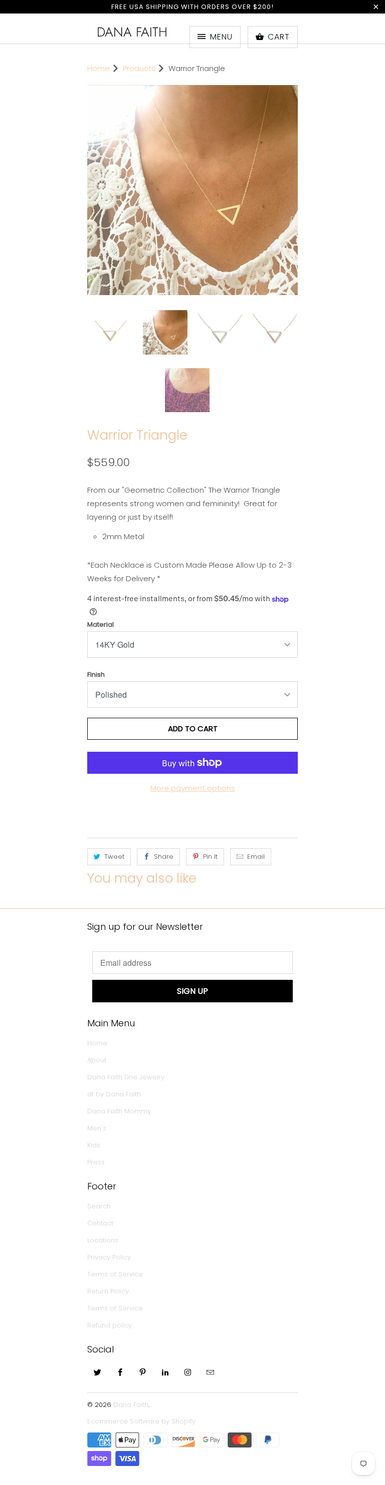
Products (139, 68)
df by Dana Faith (114, 1087)
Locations (102, 1233)
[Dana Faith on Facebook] (120, 1365)
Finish (96, 668)
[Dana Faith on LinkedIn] (165, 1365)
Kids (93, 1138)
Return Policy (108, 1284)
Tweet (114, 850)
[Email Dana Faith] (211, 1365)
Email (256, 850)
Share (163, 850)
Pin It (210, 850)
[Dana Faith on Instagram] (188, 1365)
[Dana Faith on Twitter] (98, 1365)
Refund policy (109, 1318)
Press (96, 1155)
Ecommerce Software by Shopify (141, 1414)
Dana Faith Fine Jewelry (125, 1070)
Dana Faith (132, 32)
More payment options (192, 781)
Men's (96, 1121)
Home (97, 1036)
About (96, 1053)
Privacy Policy (109, 1250)
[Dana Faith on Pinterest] (143, 1365)
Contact (100, 1216)
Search (99, 1199)
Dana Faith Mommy (119, 1104)
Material (100, 618)
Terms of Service (115, 1267)
